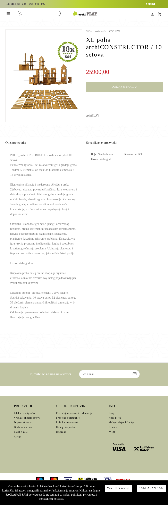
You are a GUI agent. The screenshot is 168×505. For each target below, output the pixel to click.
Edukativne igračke (24, 413)
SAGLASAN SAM (151, 488)
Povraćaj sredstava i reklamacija (74, 413)
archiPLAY (92, 115)
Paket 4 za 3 (21, 431)
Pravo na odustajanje (68, 417)
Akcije (17, 436)
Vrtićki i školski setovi (27, 417)
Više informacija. (118, 488)
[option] (44, 76)
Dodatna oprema (23, 427)
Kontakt (113, 427)
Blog (111, 413)
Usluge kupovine (65, 427)
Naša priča (115, 417)
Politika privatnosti (67, 422)
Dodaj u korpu (124, 86)
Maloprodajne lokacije (121, 422)
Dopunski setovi (23, 422)
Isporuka (61, 431)
